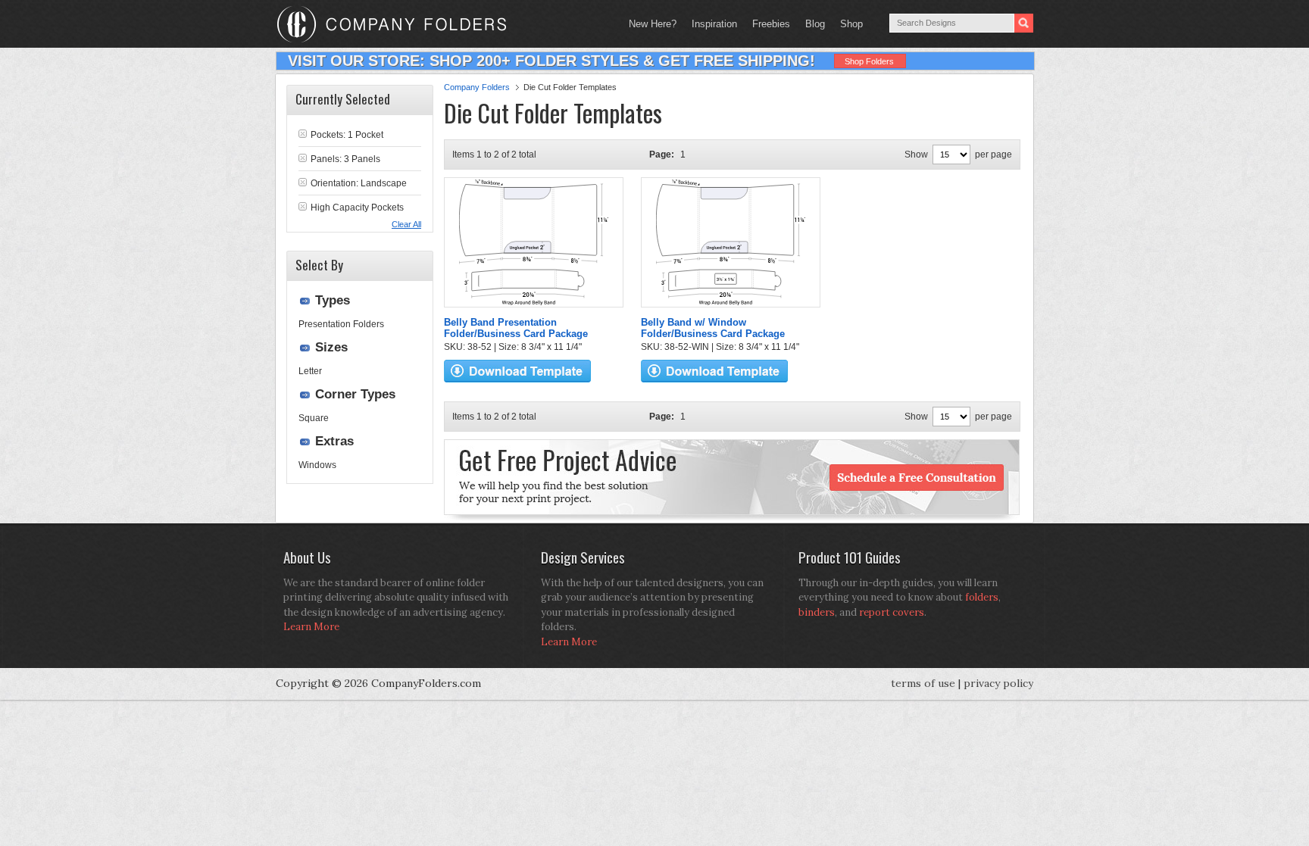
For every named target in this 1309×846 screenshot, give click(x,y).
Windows (317, 465)
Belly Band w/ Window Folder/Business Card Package (713, 328)
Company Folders (477, 87)
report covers (891, 612)
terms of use (923, 683)
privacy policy (998, 683)
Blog (815, 24)
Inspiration (714, 24)
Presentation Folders (341, 324)
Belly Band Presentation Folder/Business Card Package (516, 328)
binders (816, 612)
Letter (310, 371)
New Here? (652, 24)
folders (981, 597)
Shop (848, 24)
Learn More (311, 626)
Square (313, 418)
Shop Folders (869, 61)
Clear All (406, 224)
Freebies (767, 24)
